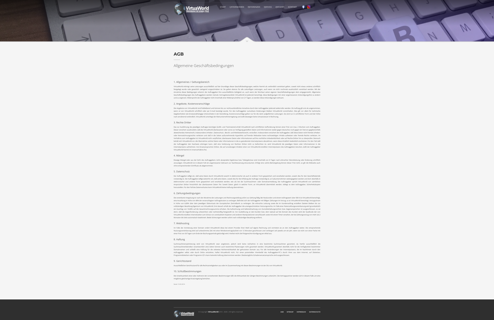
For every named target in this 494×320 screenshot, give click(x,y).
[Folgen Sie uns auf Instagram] (308, 6)
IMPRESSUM (301, 312)
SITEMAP (290, 312)
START (223, 7)
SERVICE (268, 7)
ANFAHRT (279, 7)
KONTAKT (292, 7)
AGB (282, 312)
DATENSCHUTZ (314, 312)
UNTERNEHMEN (237, 7)
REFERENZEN (254, 7)
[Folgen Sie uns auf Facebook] (303, 6)
